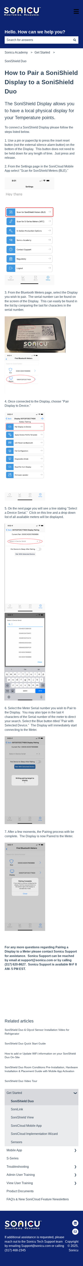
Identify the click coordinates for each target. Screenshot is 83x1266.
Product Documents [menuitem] (20, 1191)
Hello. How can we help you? (35, 31)
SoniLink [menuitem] (17, 1109)
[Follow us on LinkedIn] (75, 1223)
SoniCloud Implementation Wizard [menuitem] (34, 1133)
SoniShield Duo (15, 61)
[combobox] (38, 40)
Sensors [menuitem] (16, 1142)
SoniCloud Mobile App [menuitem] (26, 1125)
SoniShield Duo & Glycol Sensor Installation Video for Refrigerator (37, 1031)
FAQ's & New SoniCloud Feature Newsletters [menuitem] (38, 1199)
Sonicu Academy (16, 52)
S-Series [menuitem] (13, 1158)
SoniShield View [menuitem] (22, 1117)
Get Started (42, 52)
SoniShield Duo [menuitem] (22, 1101)
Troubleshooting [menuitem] (18, 1166)
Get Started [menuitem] (14, 1092)
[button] (75, 1093)
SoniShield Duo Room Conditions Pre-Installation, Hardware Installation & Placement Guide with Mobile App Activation (41, 1069)
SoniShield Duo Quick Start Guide (25, 1043)
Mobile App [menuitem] (14, 1150)
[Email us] (75, 1232)
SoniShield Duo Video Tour (21, 1081)
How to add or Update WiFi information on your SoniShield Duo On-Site (40, 1055)
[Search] (74, 40)
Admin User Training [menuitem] (21, 1174)
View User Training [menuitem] (20, 1183)
